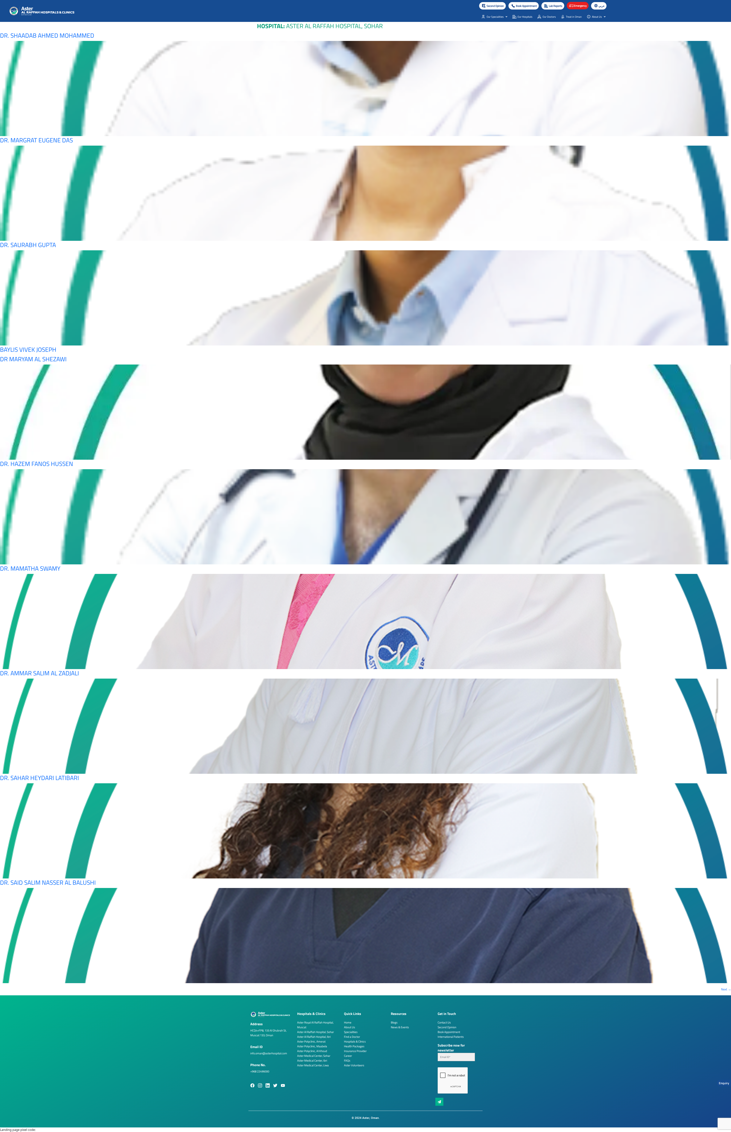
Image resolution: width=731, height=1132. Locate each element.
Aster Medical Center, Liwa (313, 1065)
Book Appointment (449, 1032)
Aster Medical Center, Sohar (313, 1056)
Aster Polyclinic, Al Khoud (312, 1051)
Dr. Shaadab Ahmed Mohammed (47, 35)
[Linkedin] (268, 1085)
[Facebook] (252, 1085)
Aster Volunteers (354, 1065)
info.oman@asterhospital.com (268, 1053)
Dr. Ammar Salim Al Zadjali (39, 673)
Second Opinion (447, 1027)
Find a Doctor (352, 1037)
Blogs (394, 1022)
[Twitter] (275, 1085)
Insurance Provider (355, 1051)
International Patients (451, 1037)
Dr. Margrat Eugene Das (36, 140)
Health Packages (354, 1046)
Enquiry (724, 1083)
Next (726, 989)
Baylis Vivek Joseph (28, 349)
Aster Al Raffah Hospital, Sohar (315, 1032)
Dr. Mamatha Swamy (30, 568)
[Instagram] (260, 1085)
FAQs (347, 1060)
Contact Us (444, 1022)
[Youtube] (283, 1085)
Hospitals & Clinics (355, 1041)
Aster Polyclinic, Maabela (312, 1046)
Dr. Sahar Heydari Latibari (39, 777)
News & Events (400, 1027)
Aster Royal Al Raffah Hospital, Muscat (315, 1024)
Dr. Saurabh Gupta (28, 244)
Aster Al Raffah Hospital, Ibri (314, 1037)
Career (348, 1056)
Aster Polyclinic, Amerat (311, 1041)
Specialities (351, 1032)
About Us (349, 1027)
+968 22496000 (259, 1071)
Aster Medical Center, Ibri (312, 1060)
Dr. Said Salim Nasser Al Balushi (48, 882)
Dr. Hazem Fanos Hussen (36, 463)
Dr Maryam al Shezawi (33, 359)
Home (347, 1022)
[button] (523, 6)
